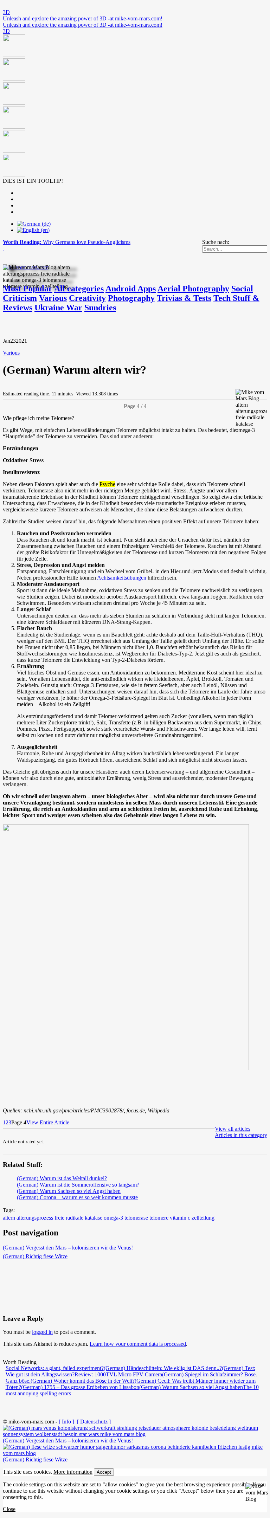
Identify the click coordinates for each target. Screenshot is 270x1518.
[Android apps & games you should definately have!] (135, 106)
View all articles (232, 1129)
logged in (42, 1332)
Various (53, 298)
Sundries (100, 307)
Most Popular (27, 288)
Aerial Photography (193, 288)
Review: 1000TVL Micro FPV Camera (118, 1374)
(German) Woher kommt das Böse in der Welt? (83, 1381)
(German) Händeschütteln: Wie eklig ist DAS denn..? (163, 1368)
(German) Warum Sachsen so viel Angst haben (69, 1191)
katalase (93, 1218)
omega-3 (113, 1218)
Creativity (87, 298)
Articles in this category (241, 1135)
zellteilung (203, 1218)
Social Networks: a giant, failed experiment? (55, 1368)
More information (72, 1472)
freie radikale (68, 1218)
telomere (158, 1218)
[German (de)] (34, 224)
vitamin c (180, 1218)
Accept (104, 1472)
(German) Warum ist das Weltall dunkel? (62, 1178)
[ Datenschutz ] (94, 1422)
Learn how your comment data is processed (138, 1344)
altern (9, 1218)
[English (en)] (33, 230)
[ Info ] (66, 1422)
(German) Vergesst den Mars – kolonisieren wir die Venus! (68, 1248)
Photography (131, 298)
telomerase (136, 1218)
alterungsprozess (35, 1218)
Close (9, 1509)
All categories (79, 288)
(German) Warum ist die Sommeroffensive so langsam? (78, 1185)
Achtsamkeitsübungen (121, 578)
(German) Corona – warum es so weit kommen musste (77, 1197)
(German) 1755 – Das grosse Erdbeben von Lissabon (80, 1387)
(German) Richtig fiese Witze (35, 1256)
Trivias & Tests (184, 298)
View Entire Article (47, 1122)
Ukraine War (58, 307)
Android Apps (130, 288)
